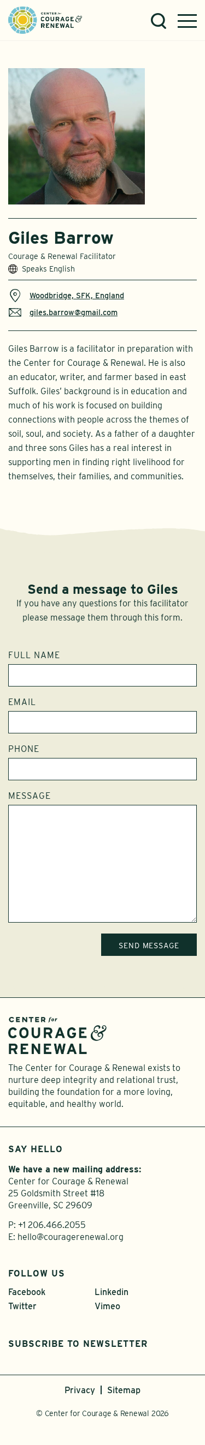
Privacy (80, 1390)
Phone (23, 749)
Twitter (22, 1306)
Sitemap (123, 1390)
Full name (34, 655)
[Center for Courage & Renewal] (45, 19)
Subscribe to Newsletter (78, 1344)
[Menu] (187, 21)
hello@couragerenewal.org (70, 1237)
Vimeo (107, 1306)
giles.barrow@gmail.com (74, 312)
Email (22, 702)
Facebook (26, 1292)
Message (29, 796)
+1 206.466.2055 (52, 1225)
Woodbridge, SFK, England (77, 295)
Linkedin (111, 1292)
